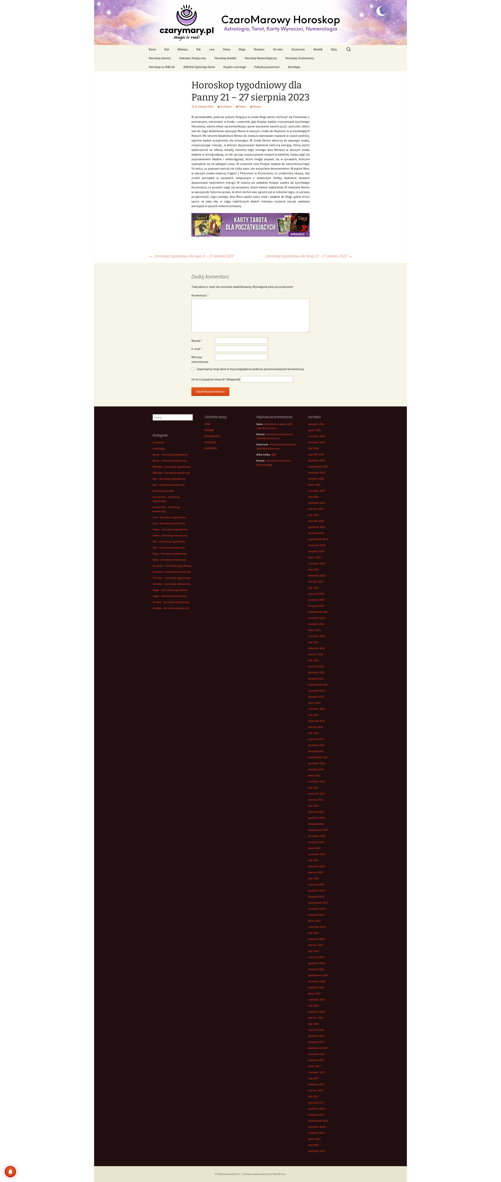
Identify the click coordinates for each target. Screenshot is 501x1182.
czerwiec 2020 (316, 854)
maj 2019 (313, 933)
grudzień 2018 (316, 963)
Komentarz (200, 295)
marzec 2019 (315, 945)
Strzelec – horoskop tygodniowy (172, 578)
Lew (211, 49)
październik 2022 (318, 684)
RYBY (207, 424)
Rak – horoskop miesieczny (169, 547)
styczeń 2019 (316, 957)
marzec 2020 (315, 872)
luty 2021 (313, 805)
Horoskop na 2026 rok (162, 67)
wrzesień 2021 (316, 763)
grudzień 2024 (316, 527)
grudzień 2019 (316, 890)
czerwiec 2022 (316, 708)
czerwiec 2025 (316, 490)
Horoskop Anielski (225, 58)
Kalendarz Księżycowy (192, 58)
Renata (257, 106)
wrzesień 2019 (316, 908)
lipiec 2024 (314, 557)
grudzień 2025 (316, 460)
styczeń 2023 (316, 666)
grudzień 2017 (316, 1036)
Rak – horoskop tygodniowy (169, 541)
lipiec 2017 (314, 1066)
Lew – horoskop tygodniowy (169, 517)
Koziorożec (298, 49)
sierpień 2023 (316, 624)
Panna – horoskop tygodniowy (170, 529)
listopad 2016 (316, 1114)
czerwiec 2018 (316, 999)
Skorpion (259, 49)
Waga (242, 49)
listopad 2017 (316, 1042)
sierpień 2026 (316, 424)
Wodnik (318, 49)
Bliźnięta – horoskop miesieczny (171, 472)
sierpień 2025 (316, 478)
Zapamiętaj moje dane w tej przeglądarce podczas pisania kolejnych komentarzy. (250, 369)
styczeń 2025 (316, 521)
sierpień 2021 (316, 769)
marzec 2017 (315, 1090)
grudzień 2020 (316, 818)
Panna (226, 49)
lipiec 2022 (314, 702)
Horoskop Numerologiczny (261, 58)
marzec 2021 (315, 799)
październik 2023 (318, 612)
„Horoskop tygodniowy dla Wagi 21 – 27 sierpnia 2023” (308, 255)
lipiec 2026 (314, 430)
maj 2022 (313, 715)
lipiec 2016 (314, 1139)
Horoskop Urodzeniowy (299, 58)
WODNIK (209, 430)
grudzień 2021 (316, 745)
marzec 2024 (315, 581)
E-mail (196, 349)
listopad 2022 (316, 678)
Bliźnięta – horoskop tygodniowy (172, 466)
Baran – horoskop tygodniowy (170, 454)
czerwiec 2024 (316, 563)
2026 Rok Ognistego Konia (199, 67)
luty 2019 (313, 951)
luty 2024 (313, 587)
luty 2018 (313, 1023)
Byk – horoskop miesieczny (169, 485)
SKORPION (211, 448)
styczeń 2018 (316, 1030)
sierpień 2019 (316, 914)
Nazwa (196, 341)
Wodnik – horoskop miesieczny (171, 608)
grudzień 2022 (316, 672)
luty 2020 (313, 878)
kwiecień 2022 (316, 721)
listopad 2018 (316, 969)
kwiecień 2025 (316, 503)
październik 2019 (318, 902)
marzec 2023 (315, 654)
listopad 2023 (316, 606)
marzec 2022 (315, 727)
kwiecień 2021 (316, 793)
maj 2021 (313, 787)
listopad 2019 (316, 896)
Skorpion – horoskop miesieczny (172, 572)
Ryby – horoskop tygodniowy (170, 553)
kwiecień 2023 (316, 648)
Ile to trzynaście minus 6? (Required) (215, 379)
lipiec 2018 (314, 993)
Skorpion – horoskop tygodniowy (172, 565)
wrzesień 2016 (316, 1126)
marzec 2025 (315, 509)
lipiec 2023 (314, 630)
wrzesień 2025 (316, 472)
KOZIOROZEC (212, 436)
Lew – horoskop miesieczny (169, 523)
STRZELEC (210, 442)
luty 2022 (313, 733)
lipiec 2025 (314, 484)
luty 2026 (313, 448)
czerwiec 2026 (316, 436)
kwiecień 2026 (316, 442)
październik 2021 (318, 757)
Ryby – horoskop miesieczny (169, 559)
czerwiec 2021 (316, 781)
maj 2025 (313, 496)
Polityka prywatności (266, 67)
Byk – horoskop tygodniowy (169, 478)
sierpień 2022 (316, 696)
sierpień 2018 (316, 987)
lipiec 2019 (314, 921)
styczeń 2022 (316, 739)
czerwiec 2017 (316, 1072)
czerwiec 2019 (316, 927)
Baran (152, 49)
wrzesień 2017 (316, 1054)
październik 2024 (318, 539)
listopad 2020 (316, 824)
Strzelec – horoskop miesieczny (171, 584)
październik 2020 (318, 830)
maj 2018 (313, 1005)
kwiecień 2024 (316, 575)
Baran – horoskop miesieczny (170, 460)
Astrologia (294, 67)
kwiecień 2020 (316, 866)
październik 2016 (318, 1120)
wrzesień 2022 (316, 690)
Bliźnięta (183, 49)
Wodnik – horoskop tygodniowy (171, 602)
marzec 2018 (315, 1017)
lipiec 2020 (314, 848)
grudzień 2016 (316, 1108)
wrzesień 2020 (316, 836)
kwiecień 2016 (316, 1151)
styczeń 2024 (316, 593)
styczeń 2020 (316, 884)
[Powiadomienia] (10, 1171)
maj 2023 (313, 642)
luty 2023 (313, 660)
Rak (198, 49)
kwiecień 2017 (316, 1084)
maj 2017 (313, 1078)
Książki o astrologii (234, 67)
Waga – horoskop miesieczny (170, 596)
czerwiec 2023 (316, 636)
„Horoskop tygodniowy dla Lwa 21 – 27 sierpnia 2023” (192, 255)
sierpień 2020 (316, 842)
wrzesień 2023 (316, 618)
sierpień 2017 (316, 1060)
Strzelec (278, 49)
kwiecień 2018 (316, 1011)
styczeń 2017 (316, 1102)
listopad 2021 (316, 751)
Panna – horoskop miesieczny (170, 535)
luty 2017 (313, 1096)
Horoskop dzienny (160, 58)
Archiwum (226, 106)
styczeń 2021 (316, 811)
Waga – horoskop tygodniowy (170, 590)
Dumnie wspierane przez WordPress (264, 1174)
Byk (166, 49)
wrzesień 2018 (316, 981)
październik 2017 (318, 1048)
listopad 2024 (316, 533)
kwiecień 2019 (316, 939)
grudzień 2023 (316, 599)
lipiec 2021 (314, 775)
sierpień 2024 (316, 551)
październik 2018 (318, 975)
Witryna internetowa (199, 359)
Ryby (334, 49)
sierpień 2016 (316, 1133)
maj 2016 (313, 1145)
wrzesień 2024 (316, 545)
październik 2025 (318, 466)
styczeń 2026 (316, 454)
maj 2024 (313, 569)
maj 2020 (313, 860)
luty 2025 (313, 515)
